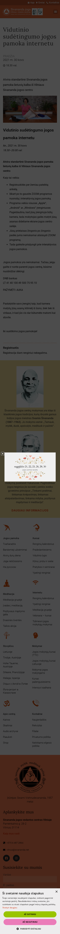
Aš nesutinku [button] (30, 922)
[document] (30, 467)
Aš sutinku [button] (30, 914)
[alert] (30, 911)
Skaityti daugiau (9, 907)
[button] (30, 928)
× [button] (56, 892)
